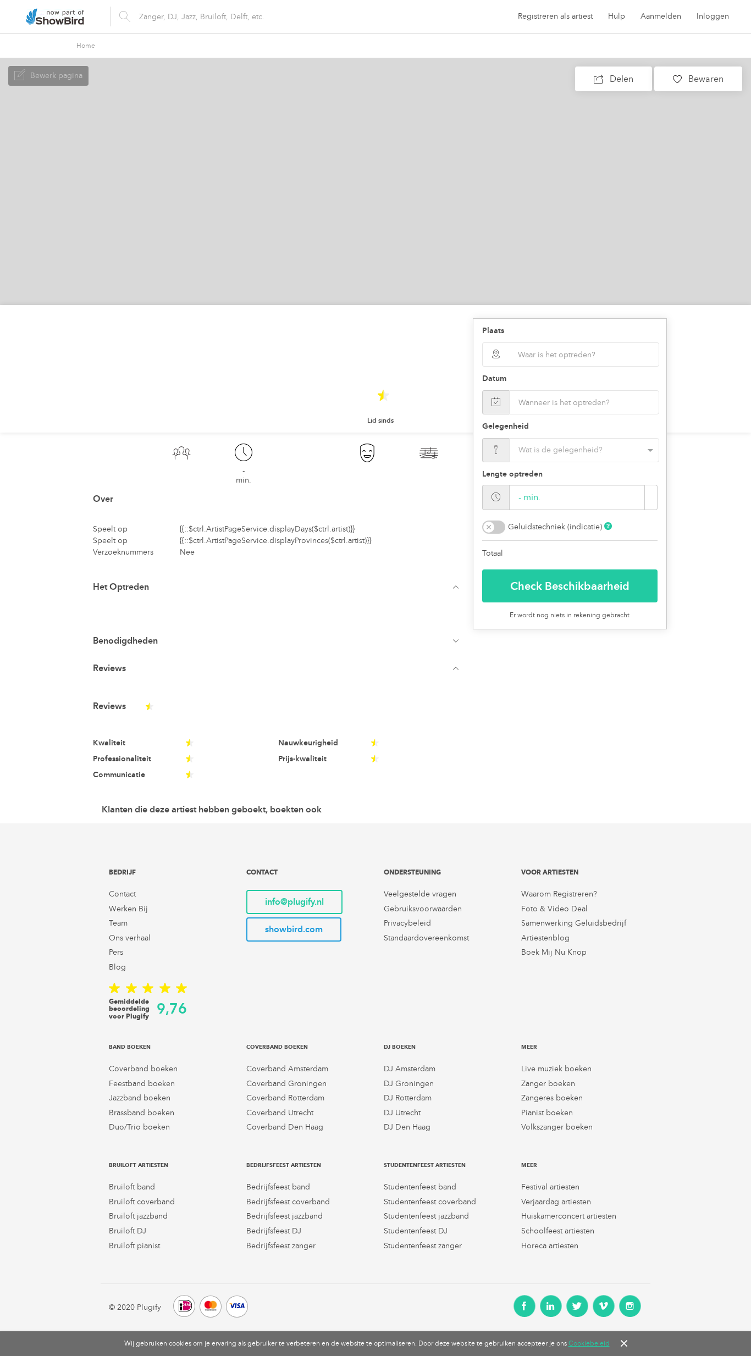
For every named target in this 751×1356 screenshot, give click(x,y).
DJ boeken (400, 1046)
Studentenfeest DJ (416, 1231)
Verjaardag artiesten (556, 1201)
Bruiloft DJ (127, 1231)
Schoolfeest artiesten (557, 1231)
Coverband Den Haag (284, 1127)
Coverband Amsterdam (287, 1068)
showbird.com (294, 929)
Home (85, 45)
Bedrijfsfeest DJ (273, 1231)
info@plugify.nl (294, 901)
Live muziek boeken (556, 1068)
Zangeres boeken (552, 1098)
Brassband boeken (141, 1112)
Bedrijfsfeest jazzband (284, 1216)
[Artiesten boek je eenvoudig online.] (55, 16)
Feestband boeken (142, 1083)
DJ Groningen (409, 1083)
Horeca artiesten (549, 1245)
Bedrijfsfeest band (278, 1187)
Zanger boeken (548, 1083)
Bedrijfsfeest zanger (281, 1245)
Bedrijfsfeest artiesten (283, 1165)
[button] (278, 587)
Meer (529, 1046)
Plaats (493, 330)
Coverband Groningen (286, 1083)
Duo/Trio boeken (139, 1127)
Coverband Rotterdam (285, 1098)
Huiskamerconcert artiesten (568, 1216)
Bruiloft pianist (134, 1245)
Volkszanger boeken (557, 1127)
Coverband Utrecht (279, 1112)
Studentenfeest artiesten (425, 1165)
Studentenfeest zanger (423, 1245)
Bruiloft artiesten (138, 1165)
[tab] (278, 587)
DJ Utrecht (402, 1112)
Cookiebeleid (589, 1343)
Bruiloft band (132, 1187)
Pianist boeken (547, 1112)
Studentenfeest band (420, 1187)
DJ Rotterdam (408, 1098)
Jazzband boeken (139, 1098)
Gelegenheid (505, 426)
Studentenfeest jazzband (426, 1216)
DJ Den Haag (407, 1127)
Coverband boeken (143, 1068)
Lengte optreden (512, 474)
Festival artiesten (550, 1187)
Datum (494, 378)
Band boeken (130, 1046)
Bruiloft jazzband (138, 1216)
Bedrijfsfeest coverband (288, 1201)
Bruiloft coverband (142, 1201)
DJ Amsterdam (409, 1068)
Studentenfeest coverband (430, 1201)
